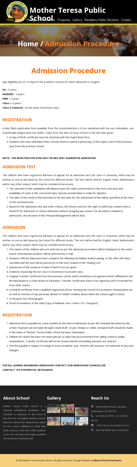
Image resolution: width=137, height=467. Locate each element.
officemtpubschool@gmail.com (112, 425)
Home (28, 43)
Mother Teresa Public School (68, 14)
